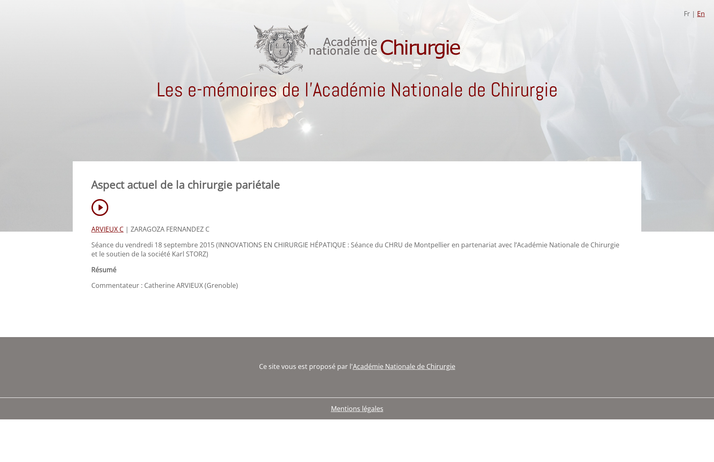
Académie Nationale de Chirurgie (404, 366)
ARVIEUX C (107, 229)
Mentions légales (357, 408)
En (701, 13)
